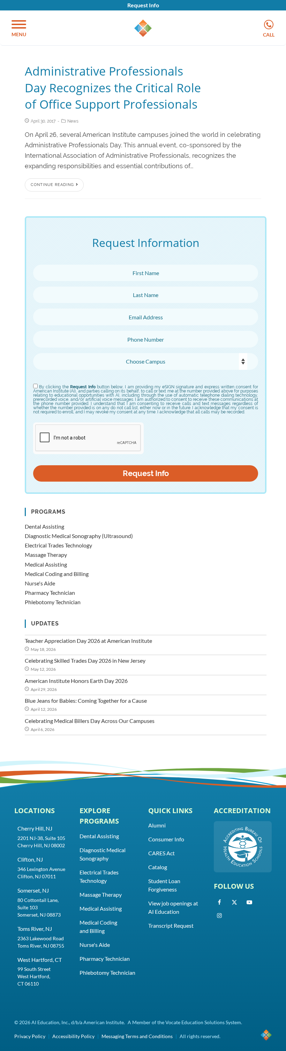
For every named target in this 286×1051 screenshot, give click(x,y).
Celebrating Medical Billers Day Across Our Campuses (90, 720)
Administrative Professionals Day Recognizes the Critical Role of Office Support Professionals (113, 87)
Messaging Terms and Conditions (137, 1036)
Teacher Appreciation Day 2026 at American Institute (88, 640)
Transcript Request (171, 925)
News (72, 121)
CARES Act (161, 853)
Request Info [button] (143, 5)
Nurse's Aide (40, 583)
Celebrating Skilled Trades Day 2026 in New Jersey (85, 660)
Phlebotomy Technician (53, 602)
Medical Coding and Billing (57, 573)
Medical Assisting (46, 564)
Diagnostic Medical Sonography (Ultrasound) (79, 535)
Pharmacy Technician (50, 592)
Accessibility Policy (73, 1036)
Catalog (157, 867)
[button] (19, 29)
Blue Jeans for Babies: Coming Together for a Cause (86, 700)
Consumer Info (166, 839)
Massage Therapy (46, 554)
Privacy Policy (29, 1036)
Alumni (157, 825)
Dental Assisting (44, 526)
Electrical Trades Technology (58, 545)
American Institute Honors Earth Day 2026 (76, 680)
